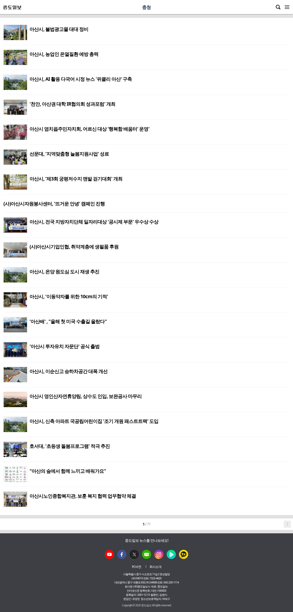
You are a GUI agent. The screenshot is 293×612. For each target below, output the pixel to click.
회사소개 (155, 566)
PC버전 (136, 566)
